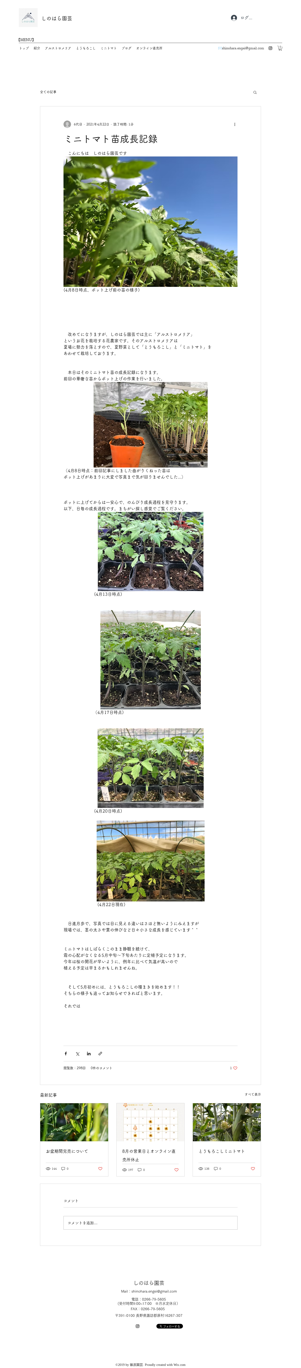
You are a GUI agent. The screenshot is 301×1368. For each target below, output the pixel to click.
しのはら (51, 18)
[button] (280, 48)
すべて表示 (253, 1094)
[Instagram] (270, 48)
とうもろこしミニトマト (221, 1151)
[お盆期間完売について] (74, 1122)
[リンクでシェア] (100, 1053)
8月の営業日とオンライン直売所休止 (149, 1155)
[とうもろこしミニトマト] (227, 1122)
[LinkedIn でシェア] (89, 1053)
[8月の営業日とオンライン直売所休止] (151, 1122)
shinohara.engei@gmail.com (243, 48)
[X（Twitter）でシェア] (77, 1053)
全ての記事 (48, 92)
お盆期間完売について (67, 1151)
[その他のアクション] (235, 124)
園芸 (67, 18)
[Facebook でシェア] (65, 1053)
